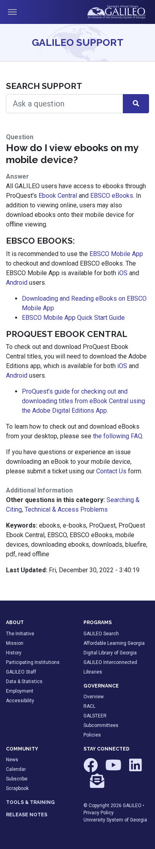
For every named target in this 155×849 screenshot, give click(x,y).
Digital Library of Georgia (110, 653)
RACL (89, 706)
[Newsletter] (97, 784)
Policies (92, 735)
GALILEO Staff (21, 672)
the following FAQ (117, 436)
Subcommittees (100, 725)
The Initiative (20, 633)
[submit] (136, 103)
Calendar (16, 769)
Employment (19, 691)
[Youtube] (114, 769)
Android (16, 282)
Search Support (44, 86)
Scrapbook (17, 788)
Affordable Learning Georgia (114, 643)
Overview (93, 696)
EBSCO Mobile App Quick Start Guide (73, 317)
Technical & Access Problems (66, 509)
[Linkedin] (135, 769)
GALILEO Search (101, 633)
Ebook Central (58, 195)
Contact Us (111, 471)
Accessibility (20, 700)
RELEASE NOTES (26, 814)
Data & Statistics (24, 681)
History (13, 653)
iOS (123, 273)
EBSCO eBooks (111, 195)
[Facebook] (91, 769)
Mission (14, 643)
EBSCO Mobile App (116, 254)
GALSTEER (95, 716)
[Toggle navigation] (12, 12)
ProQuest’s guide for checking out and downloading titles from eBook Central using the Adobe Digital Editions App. (83, 401)
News (12, 759)
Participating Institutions (33, 662)
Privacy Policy (98, 813)
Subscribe (16, 779)
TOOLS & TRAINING (30, 802)
